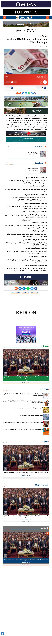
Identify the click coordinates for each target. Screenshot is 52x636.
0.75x (15, 82)
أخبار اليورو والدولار (34, 292)
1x (12, 82)
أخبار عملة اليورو (25, 292)
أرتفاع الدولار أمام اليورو (15, 292)
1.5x (9, 82)
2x (6, 82)
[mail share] (20, 93)
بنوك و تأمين (43, 36)
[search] (4, 17)
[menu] (47, 17)
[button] (28, 382)
